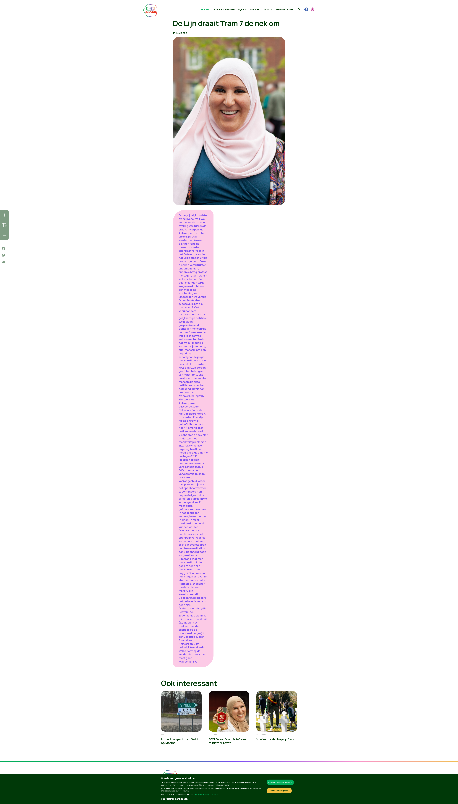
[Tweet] (3, 255)
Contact (267, 9)
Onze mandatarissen (224, 9)
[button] (298, 9)
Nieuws (205, 9)
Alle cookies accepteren (279, 782)
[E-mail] (3, 261)
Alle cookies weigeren (278, 790)
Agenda (242, 9)
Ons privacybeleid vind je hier (206, 794)
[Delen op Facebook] (3, 248)
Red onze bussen (285, 9)
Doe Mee (254, 9)
